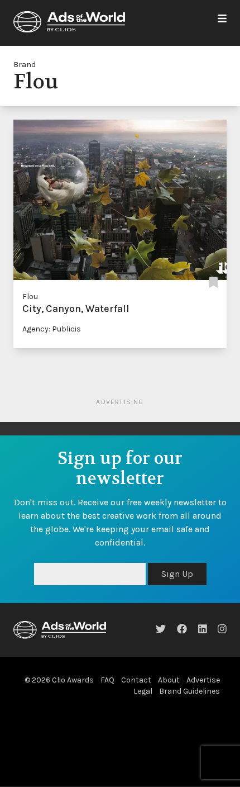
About (169, 680)
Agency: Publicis (51, 329)
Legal (142, 691)
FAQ (107, 680)
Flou (30, 296)
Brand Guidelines (189, 691)
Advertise (203, 680)
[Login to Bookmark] (213, 283)
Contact (136, 680)
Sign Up (177, 573)
